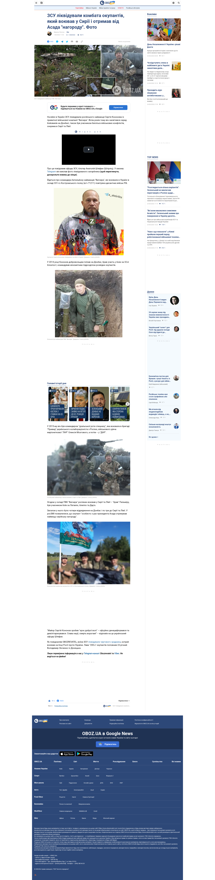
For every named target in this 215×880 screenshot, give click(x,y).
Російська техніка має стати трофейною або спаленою (158, 396)
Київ (60, 769)
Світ (75, 762)
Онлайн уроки (88, 783)
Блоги (134, 762)
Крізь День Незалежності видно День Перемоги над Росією (157, 299)
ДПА (101, 783)
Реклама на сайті (65, 723)
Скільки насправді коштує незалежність (160, 425)
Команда (87, 720)
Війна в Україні (91, 8)
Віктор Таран (153, 336)
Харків (71, 769)
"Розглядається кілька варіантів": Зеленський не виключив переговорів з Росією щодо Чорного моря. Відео (163, 190)
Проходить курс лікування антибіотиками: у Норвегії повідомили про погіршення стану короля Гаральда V (157, 93)
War (68, 32)
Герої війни (79, 8)
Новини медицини (65, 811)
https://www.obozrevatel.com (108, 828)
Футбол (61, 776)
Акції (92, 790)
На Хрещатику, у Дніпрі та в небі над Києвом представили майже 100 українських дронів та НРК (163, 243)
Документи (88, 723)
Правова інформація (116, 720)
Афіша (61, 818)
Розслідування (119, 762)
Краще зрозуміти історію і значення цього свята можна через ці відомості (162, 52)
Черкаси (109, 769)
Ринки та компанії (65, 804)
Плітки (72, 818)
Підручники (73, 783)
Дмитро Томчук (154, 430)
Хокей (87, 776)
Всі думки (153, 437)
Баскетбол (74, 776)
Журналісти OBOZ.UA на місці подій (147, 723)
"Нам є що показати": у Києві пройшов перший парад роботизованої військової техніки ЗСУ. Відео (163, 234)
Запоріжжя (84, 769)
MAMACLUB (83, 811)
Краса (84, 818)
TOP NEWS (152, 157)
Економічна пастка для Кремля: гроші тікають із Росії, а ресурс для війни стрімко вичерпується (159, 378)
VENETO (121, 8)
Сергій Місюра (153, 402)
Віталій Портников (155, 320)
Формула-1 (110, 776)
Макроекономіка (84, 804)
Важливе (152, 14)
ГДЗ (60, 783)
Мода (94, 818)
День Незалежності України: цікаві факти (163, 45)
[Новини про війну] (107, 706)
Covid (95, 811)
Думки (150, 291)
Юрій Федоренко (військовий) (158, 384)
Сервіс (103, 790)
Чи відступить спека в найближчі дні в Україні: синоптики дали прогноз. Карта (158, 66)
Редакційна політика (61, 706)
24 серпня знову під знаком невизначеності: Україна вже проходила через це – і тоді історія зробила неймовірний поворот (159, 314)
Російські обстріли (133, 8)
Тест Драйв (63, 790)
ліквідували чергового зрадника (104, 642)
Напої (74, 797)
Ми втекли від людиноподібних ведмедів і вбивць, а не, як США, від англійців (159, 411)
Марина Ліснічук (59, 32)
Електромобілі (79, 790)
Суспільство (157, 762)
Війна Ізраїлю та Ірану (107, 8)
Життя (96, 762)
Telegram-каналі (91, 653)
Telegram (51, 171)
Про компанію (64, 720)
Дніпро (97, 769)
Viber (116, 653)
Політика (57, 762)
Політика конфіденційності (144, 720)
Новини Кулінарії (88, 797)
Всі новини (176, 762)
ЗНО (111, 783)
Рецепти (62, 797)
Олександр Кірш (154, 418)
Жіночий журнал (109, 818)
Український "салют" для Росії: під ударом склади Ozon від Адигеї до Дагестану (159, 330)
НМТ (121, 783)
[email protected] (60, 863)
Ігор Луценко (153, 305)
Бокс (97, 776)
